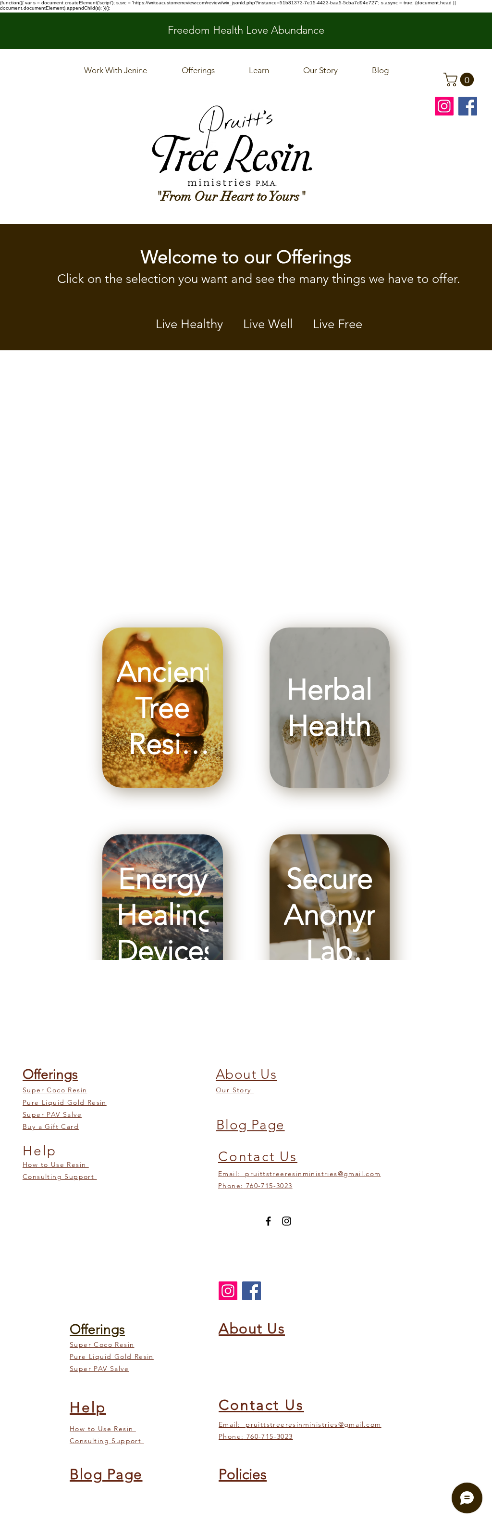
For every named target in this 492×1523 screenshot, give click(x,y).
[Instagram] (444, 106)
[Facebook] (467, 106)
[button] (460, 80)
